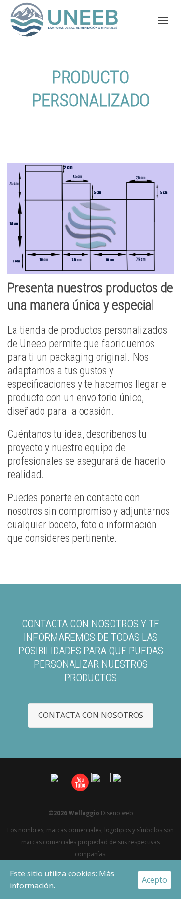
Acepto (154, 879)
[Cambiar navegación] (163, 20)
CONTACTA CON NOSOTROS (90, 715)
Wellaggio (84, 813)
